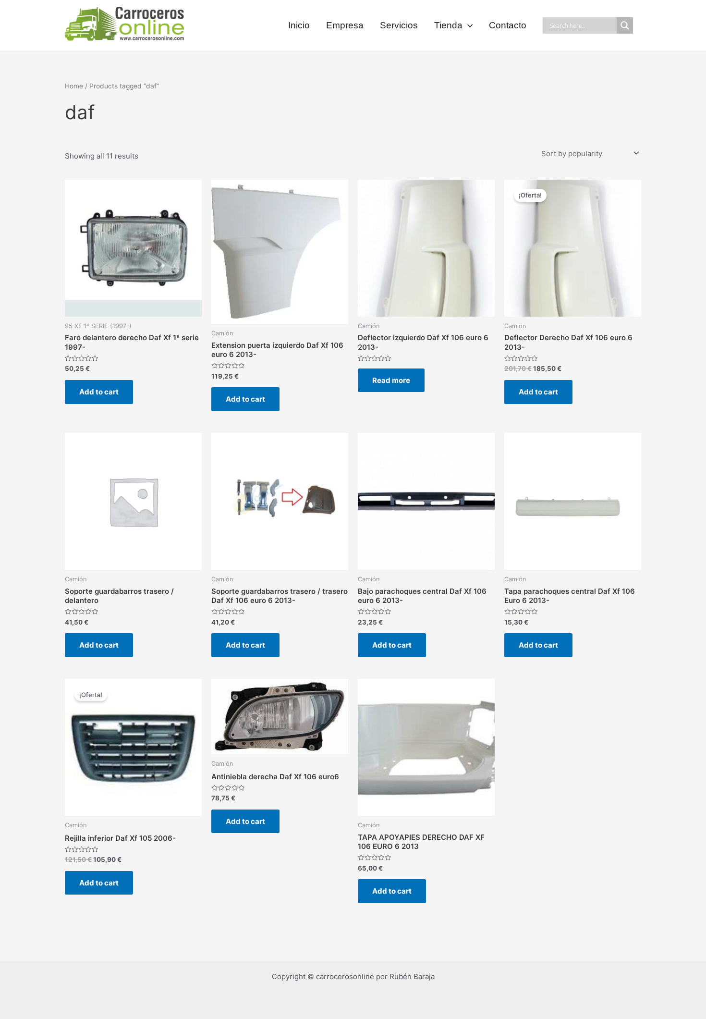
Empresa (345, 25)
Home (74, 86)
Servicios (399, 25)
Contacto (507, 25)
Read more (391, 380)
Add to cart (99, 391)
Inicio (299, 25)
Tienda (448, 25)
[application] (468, 25)
